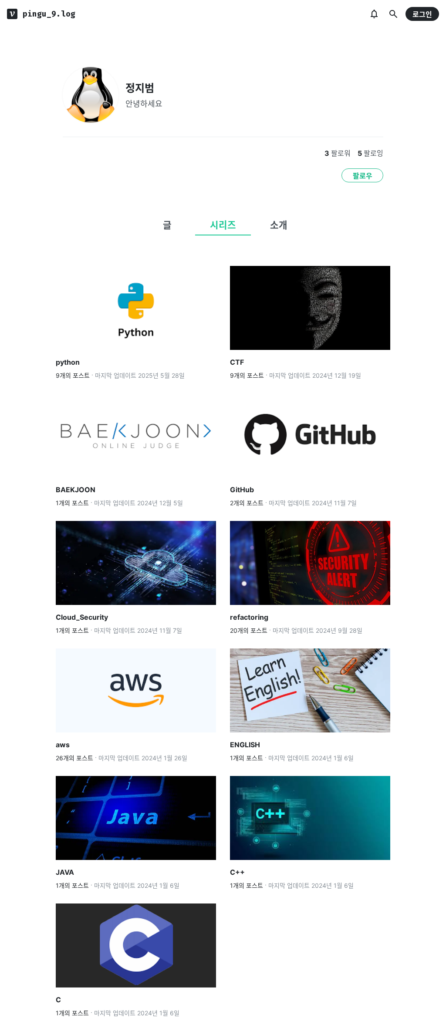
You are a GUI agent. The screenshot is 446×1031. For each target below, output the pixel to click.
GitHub (242, 489)
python (68, 362)
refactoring (249, 617)
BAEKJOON (75, 489)
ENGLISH (245, 744)
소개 (278, 225)
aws (63, 744)
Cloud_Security (82, 617)
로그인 (422, 14)
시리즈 (223, 225)
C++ (237, 872)
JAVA (65, 872)
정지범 (139, 88)
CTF (237, 362)
